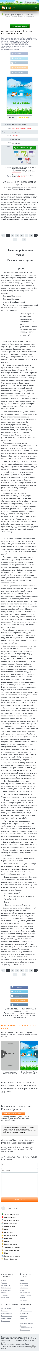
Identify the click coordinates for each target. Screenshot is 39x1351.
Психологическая (25, 1293)
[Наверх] (33, 1347)
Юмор (6, 1253)
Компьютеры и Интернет (12, 1256)
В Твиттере (18, 58)
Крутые (3, 1293)
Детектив (4, 1283)
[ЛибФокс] (8, 8)
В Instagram (18, 63)
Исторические (6, 1288)
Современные (6, 1318)
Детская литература (10, 1235)
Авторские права (19, 26)
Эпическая (23, 1300)
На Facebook (18, 53)
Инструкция (21, 176)
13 (24, 239)
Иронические (5, 1285)
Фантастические (6, 1313)
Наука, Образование (10, 1223)
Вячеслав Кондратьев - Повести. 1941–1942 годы (10, 1072)
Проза (6, 1229)
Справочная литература (11, 1247)
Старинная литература (11, 1250)
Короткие (4, 1311)
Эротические (5, 1321)
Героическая (24, 1283)
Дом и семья (8, 1238)
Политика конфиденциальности (27, 1326)
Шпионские (5, 1297)
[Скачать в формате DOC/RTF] (20, 163)
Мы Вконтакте (19, 72)
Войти (21, 2)
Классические (6, 1290)
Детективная (24, 1285)
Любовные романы (10, 1217)
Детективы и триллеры (11, 1220)
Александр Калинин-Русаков (21, 128)
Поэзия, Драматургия (11, 1259)
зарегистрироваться (25, 1131)
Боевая (22, 1280)
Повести (15, 136)
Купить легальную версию (24, 148)
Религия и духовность (11, 1244)
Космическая (24, 1288)
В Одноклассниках (20, 67)
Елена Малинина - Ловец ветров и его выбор (29, 1072)
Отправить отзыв (19, 1199)
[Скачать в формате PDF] (28, 163)
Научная (22, 1290)
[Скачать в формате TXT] (31, 156)
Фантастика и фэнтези (11, 1214)
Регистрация (31, 2)
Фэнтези (22, 1297)
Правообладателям (26, 1323)
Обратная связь (25, 1330)
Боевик (3, 1280)
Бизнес (6, 1241)
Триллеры (4, 1295)
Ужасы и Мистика (25, 1295)
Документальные (9, 1226)
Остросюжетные (6, 1316)
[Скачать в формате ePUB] (24, 156)
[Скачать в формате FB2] (16, 156)
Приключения (8, 1232)
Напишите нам (16, 172)
